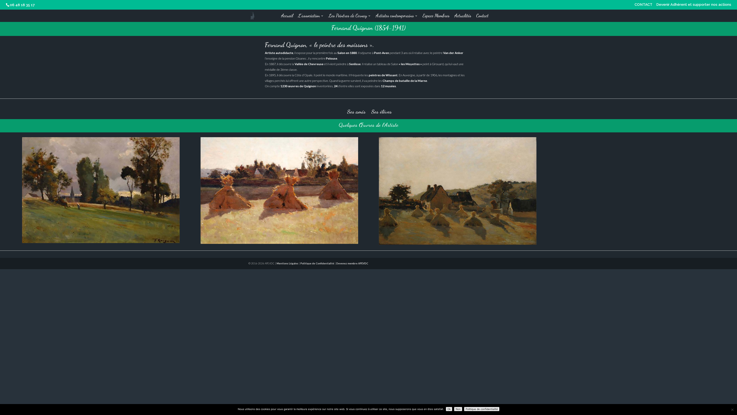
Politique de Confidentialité (317, 263)
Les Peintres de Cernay (348, 16)
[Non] (732, 410)
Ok (449, 409)
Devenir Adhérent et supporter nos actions (693, 5)
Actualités (462, 16)
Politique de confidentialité (482, 409)
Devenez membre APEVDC (352, 263)
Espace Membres (436, 16)
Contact (482, 16)
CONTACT (643, 5)
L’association (309, 16)
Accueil (287, 16)
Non (458, 409)
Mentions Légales (287, 263)
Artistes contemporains (395, 16)
